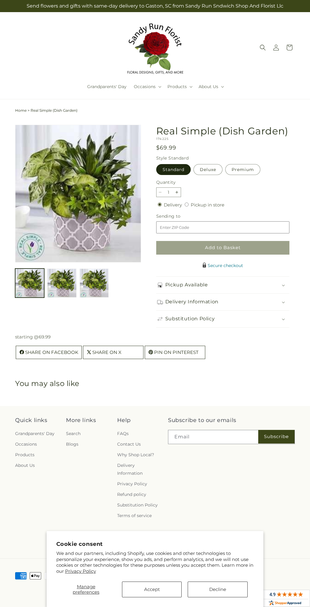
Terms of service (134, 515)
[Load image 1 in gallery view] (29, 283)
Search (73, 433)
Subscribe (276, 436)
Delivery (173, 205)
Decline (217, 589)
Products (25, 454)
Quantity (166, 182)
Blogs (72, 444)
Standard (173, 169)
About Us (25, 465)
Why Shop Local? (135, 454)
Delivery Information (130, 469)
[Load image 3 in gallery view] (94, 283)
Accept (152, 589)
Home (21, 110)
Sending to (177, 216)
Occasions (26, 444)
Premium (243, 169)
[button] (147, 86)
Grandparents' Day (34, 433)
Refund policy (131, 494)
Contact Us (129, 444)
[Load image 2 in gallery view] (61, 283)
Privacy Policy (80, 571)
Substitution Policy (137, 505)
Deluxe (208, 169)
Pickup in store (207, 205)
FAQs (123, 433)
